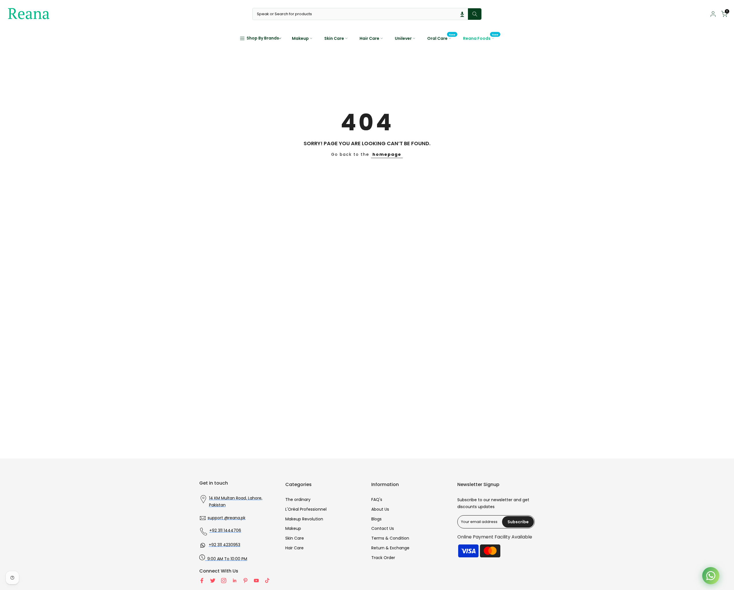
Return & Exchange (390, 548)
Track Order (383, 557)
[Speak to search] (462, 14)
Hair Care (369, 38)
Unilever (403, 38)
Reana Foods (481, 38)
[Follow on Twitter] (212, 580)
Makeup (300, 38)
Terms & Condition (390, 538)
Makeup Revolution (304, 519)
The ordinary (298, 499)
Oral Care (441, 38)
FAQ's (376, 499)
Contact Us (382, 528)
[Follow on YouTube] (256, 580)
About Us (380, 509)
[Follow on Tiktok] (267, 580)
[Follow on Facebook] (201, 580)
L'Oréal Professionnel (306, 509)
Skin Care (334, 38)
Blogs (376, 519)
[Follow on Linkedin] (234, 580)
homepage (386, 154)
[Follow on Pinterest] (245, 580)
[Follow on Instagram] (223, 580)
